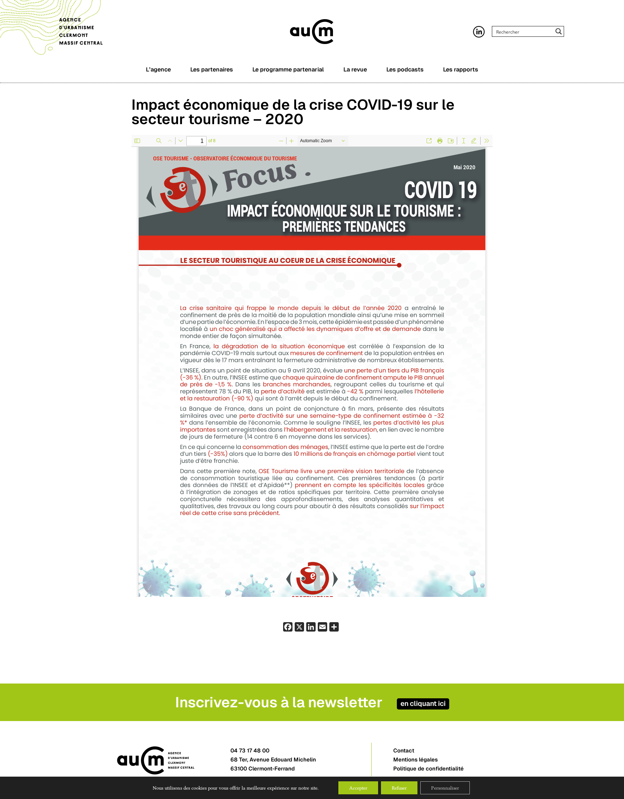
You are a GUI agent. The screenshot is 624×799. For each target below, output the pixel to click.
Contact (403, 750)
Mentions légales (415, 759)
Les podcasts (405, 69)
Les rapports (460, 69)
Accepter (358, 788)
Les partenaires (211, 69)
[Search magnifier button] (559, 31)
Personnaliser (445, 788)
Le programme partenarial (288, 69)
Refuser (399, 788)
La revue (355, 69)
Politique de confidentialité (428, 768)
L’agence (158, 69)
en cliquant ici (423, 703)
